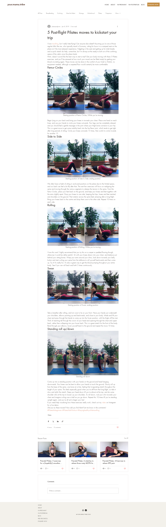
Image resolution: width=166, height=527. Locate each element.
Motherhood (91, 13)
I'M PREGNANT (42, 510)
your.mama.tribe (16, 4)
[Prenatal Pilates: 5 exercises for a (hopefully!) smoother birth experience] (52, 449)
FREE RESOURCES (43, 518)
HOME (40, 505)
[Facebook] (86, 510)
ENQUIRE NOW (42, 521)
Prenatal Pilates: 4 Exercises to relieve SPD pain (114, 462)
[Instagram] (83, 510)
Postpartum (109, 13)
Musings (81, 13)
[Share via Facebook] (48, 421)
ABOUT (40, 508)
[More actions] (117, 26)
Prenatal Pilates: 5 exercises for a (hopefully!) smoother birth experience (50, 462)
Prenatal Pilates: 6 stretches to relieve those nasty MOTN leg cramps (82, 462)
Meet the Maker (70, 13)
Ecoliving (59, 13)
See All (126, 438)
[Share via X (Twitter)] (53, 421)
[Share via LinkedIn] (58, 421)
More (117, 13)
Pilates (100, 13)
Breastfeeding (50, 13)
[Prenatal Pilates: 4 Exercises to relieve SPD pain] (114, 449)
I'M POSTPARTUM (42, 513)
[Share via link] (62, 421)
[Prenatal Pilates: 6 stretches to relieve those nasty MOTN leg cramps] (83, 449)
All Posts (40, 13)
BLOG (39, 516)
